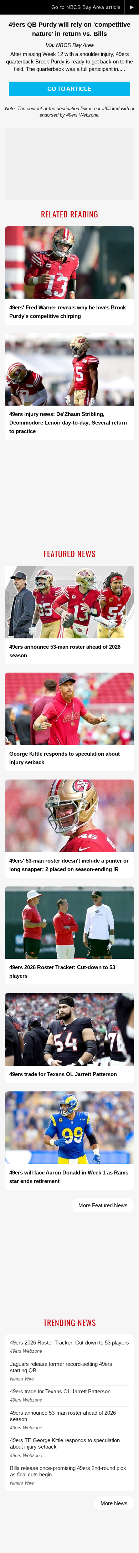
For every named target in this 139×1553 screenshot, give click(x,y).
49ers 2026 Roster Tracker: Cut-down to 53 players (69, 1342)
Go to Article (69, 89)
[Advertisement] (69, 495)
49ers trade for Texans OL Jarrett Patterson (60, 1391)
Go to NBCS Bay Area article (86, 7)
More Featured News (103, 1205)
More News (114, 1503)
